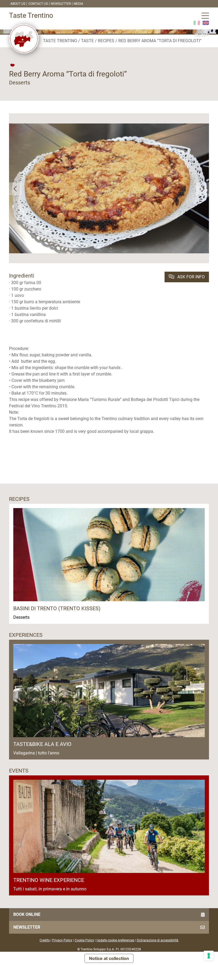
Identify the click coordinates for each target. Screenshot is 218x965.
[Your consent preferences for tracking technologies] (209, 956)
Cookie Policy (84, 940)
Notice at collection (109, 958)
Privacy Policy (62, 940)
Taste (87, 40)
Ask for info (190, 276)
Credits (45, 940)
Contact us (38, 4)
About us (17, 4)
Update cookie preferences (115, 940)
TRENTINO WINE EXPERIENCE (48, 880)
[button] (15, 188)
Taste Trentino (60, 40)
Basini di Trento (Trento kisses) (56, 608)
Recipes (106, 40)
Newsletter (61, 4)
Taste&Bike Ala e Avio (42, 744)
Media (78, 4)
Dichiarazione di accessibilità (157, 940)
